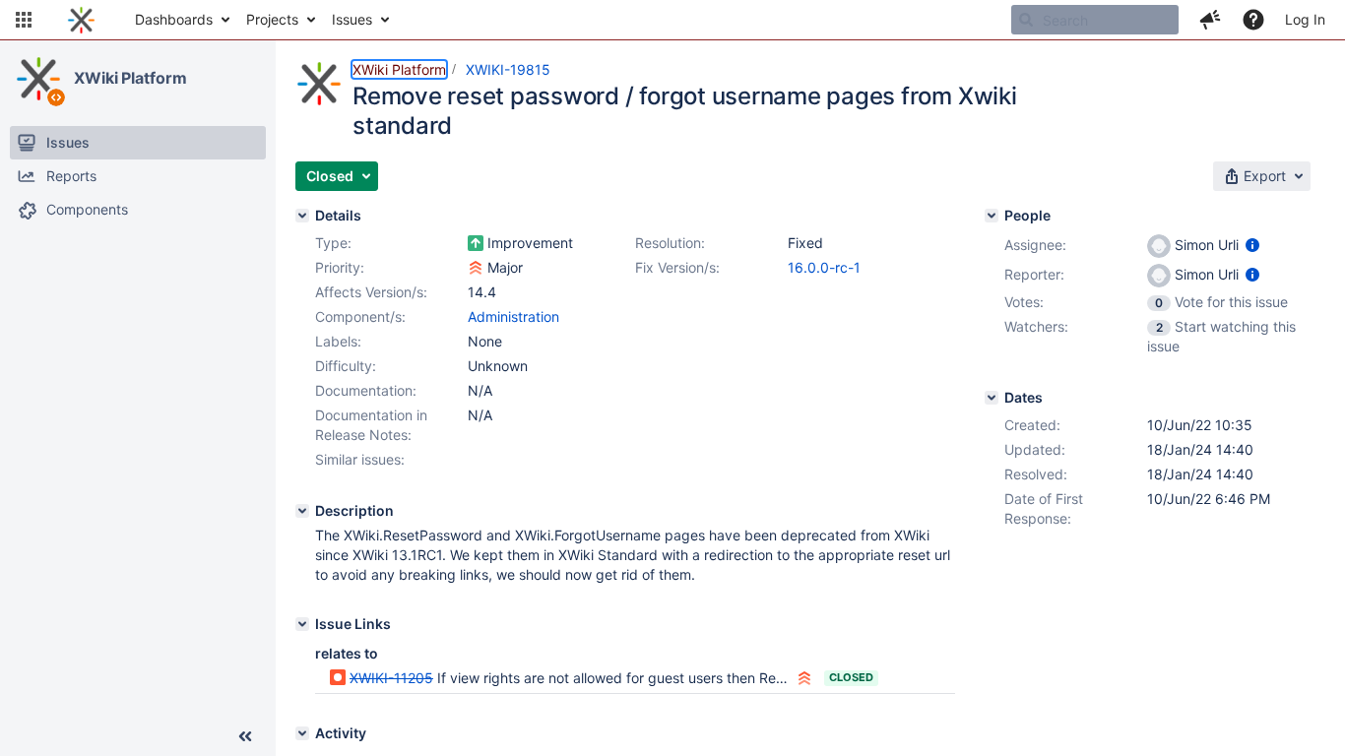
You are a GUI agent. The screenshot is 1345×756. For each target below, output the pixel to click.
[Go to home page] (81, 19)
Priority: (339, 267)
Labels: (338, 341)
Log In (1305, 19)
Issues (352, 19)
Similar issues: (360, 459)
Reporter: (1034, 274)
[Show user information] (1252, 244)
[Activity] (302, 733)
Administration (513, 316)
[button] (23, 19)
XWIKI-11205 (391, 677)
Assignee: (1035, 244)
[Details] (302, 215)
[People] (991, 215)
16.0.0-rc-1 (824, 267)
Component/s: (360, 316)
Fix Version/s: (677, 267)
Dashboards (174, 19)
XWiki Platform (130, 78)
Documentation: (365, 390)
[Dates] (991, 398)
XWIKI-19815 (508, 69)
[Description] (302, 511)
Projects (272, 19)
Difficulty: (345, 365)
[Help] (1253, 19)
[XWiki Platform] (38, 78)
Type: (333, 242)
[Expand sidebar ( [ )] (245, 736)
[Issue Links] (302, 624)
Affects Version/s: (371, 292)
